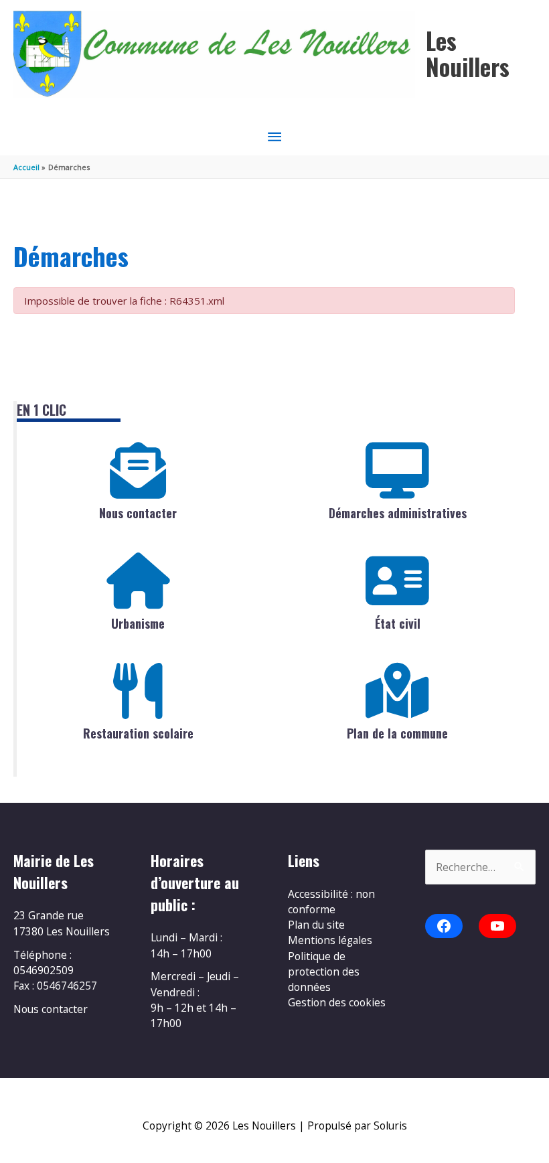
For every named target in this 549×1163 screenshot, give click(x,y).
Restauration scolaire (138, 733)
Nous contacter (138, 513)
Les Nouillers (467, 53)
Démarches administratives (398, 513)
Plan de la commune (397, 733)
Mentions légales (330, 940)
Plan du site (316, 924)
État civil (397, 623)
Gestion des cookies (337, 1002)
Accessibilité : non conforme (331, 901)
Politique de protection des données (324, 972)
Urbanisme (138, 623)
